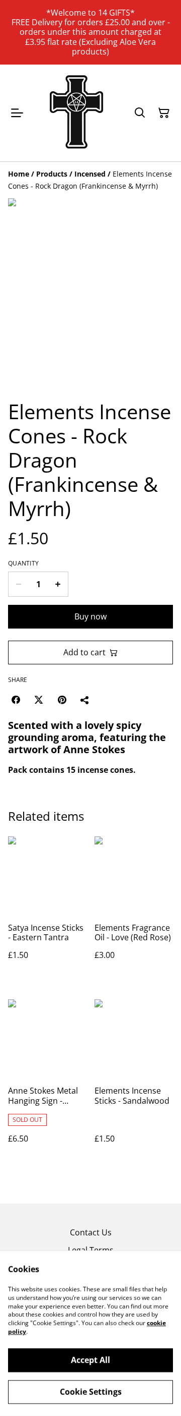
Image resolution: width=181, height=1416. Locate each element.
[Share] (85, 699)
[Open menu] (17, 113)
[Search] (140, 113)
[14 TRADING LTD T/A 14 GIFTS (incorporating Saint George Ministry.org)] (76, 113)
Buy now (90, 616)
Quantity (23, 563)
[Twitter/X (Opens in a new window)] (38, 699)
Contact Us (91, 1232)
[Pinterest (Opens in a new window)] (61, 699)
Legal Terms (91, 1250)
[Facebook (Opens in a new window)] (15, 699)
